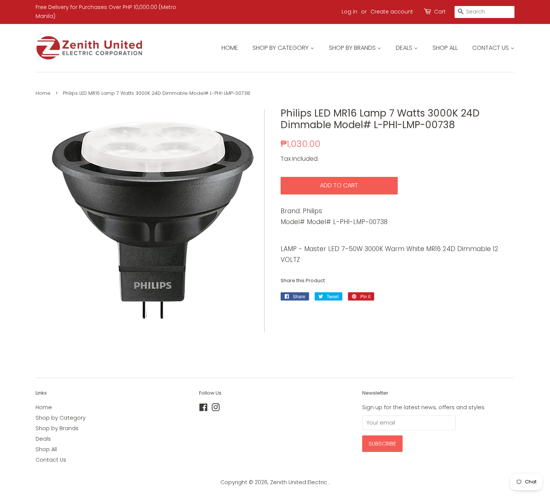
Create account (391, 11)
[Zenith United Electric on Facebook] (203, 409)
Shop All (445, 47)
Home (229, 47)
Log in (349, 11)
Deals (405, 47)
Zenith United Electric (299, 482)
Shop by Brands (353, 47)
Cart (440, 11)
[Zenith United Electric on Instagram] (215, 409)
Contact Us (491, 47)
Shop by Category (281, 47)
